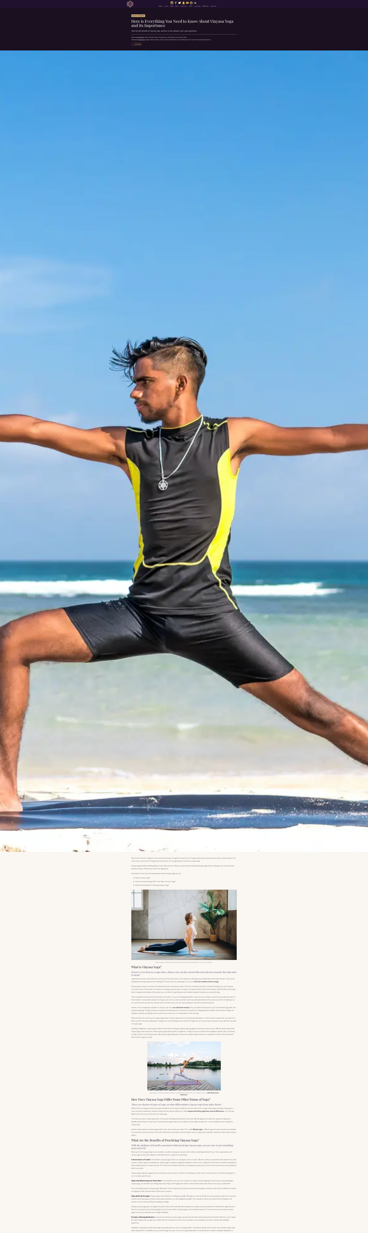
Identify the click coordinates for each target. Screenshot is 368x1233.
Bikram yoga (197, 1129)
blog (177, 6)
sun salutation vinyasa (181, 1007)
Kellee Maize (141, 40)
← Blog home (137, 44)
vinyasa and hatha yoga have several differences (206, 1111)
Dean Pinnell (140, 37)
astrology (183, 6)
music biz (213, 6)
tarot (191, 6)
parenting (205, 6)
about (161, 6)
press (172, 6)
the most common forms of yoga (206, 982)
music (166, 6)
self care (197, 6)
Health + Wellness (138, 16)
